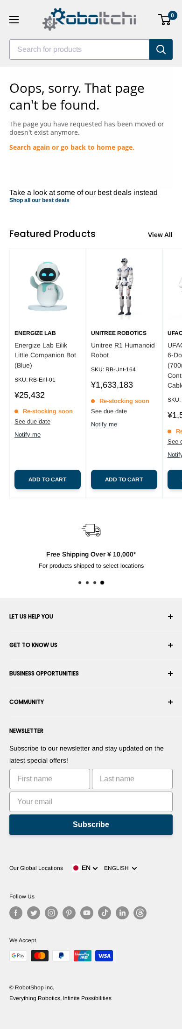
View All (160, 234)
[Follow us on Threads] (140, 912)
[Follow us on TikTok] (104, 912)
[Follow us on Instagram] (51, 912)
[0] (165, 19)
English (118, 868)
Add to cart (47, 479)
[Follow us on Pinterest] (69, 912)
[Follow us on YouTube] (86, 912)
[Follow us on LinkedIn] (122, 912)
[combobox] (79, 49)
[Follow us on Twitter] (33, 912)
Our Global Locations (36, 868)
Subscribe (91, 824)
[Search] (161, 49)
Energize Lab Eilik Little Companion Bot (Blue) (45, 355)
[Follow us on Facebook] (15, 912)
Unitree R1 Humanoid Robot (123, 350)
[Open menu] (14, 19)
